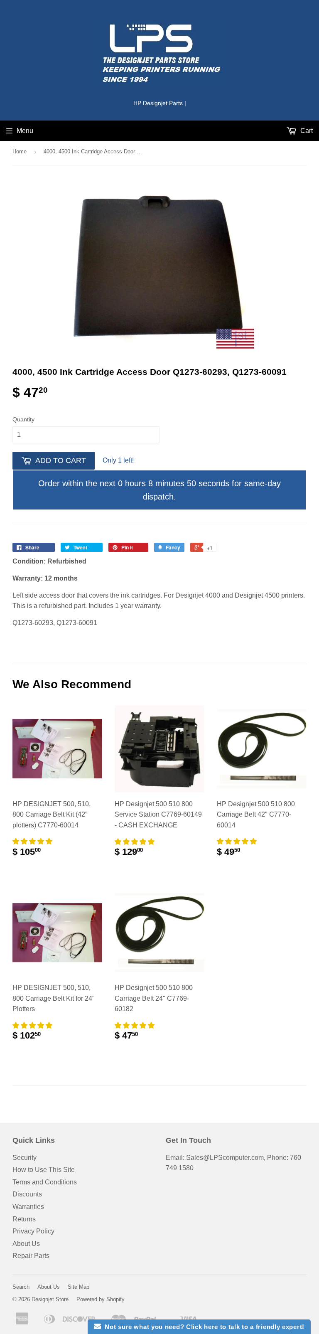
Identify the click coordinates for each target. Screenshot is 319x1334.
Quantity (23, 419)
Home (19, 151)
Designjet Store (50, 1299)
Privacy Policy (33, 1231)
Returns (24, 1219)
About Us (26, 1243)
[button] (33, 841)
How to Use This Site (43, 1169)
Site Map (78, 1287)
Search (20, 1287)
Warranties (28, 1206)
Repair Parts (30, 1255)
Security (24, 1157)
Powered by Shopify (100, 1299)
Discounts (27, 1194)
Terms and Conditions (44, 1182)
